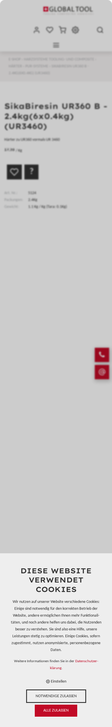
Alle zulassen (56, 710)
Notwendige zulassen (56, 696)
